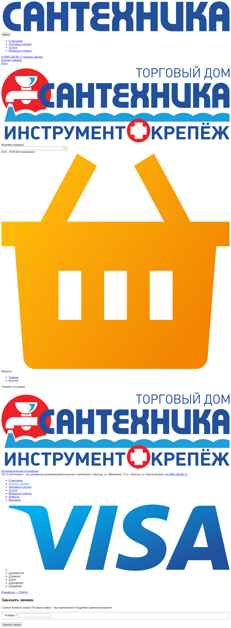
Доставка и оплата (20, 44)
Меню (6, 34)
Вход (4, 63)
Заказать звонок (33, 56)
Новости (14, 496)
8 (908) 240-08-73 (11, 56)
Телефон (10, 615)
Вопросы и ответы (20, 50)
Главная (13, 377)
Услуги (13, 47)
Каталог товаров (11, 60)
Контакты (15, 499)
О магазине (16, 40)
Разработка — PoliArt (14, 592)
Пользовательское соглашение (20, 471)
